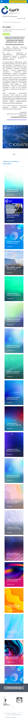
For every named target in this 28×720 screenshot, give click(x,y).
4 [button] (14, 707)
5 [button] (16, 707)
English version (20, 18)
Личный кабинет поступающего (17, 1)
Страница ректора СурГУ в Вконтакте (16, 119)
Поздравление (6, 34)
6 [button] (18, 707)
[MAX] (20, 715)
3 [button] (12, 707)
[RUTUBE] (17, 715)
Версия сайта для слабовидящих (10, 16)
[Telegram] (14, 715)
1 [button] (8, 707)
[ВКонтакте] (9, 715)
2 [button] (10, 707)
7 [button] (20, 707)
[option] (9, 700)
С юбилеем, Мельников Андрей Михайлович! (12, 22)
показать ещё (12, 688)
